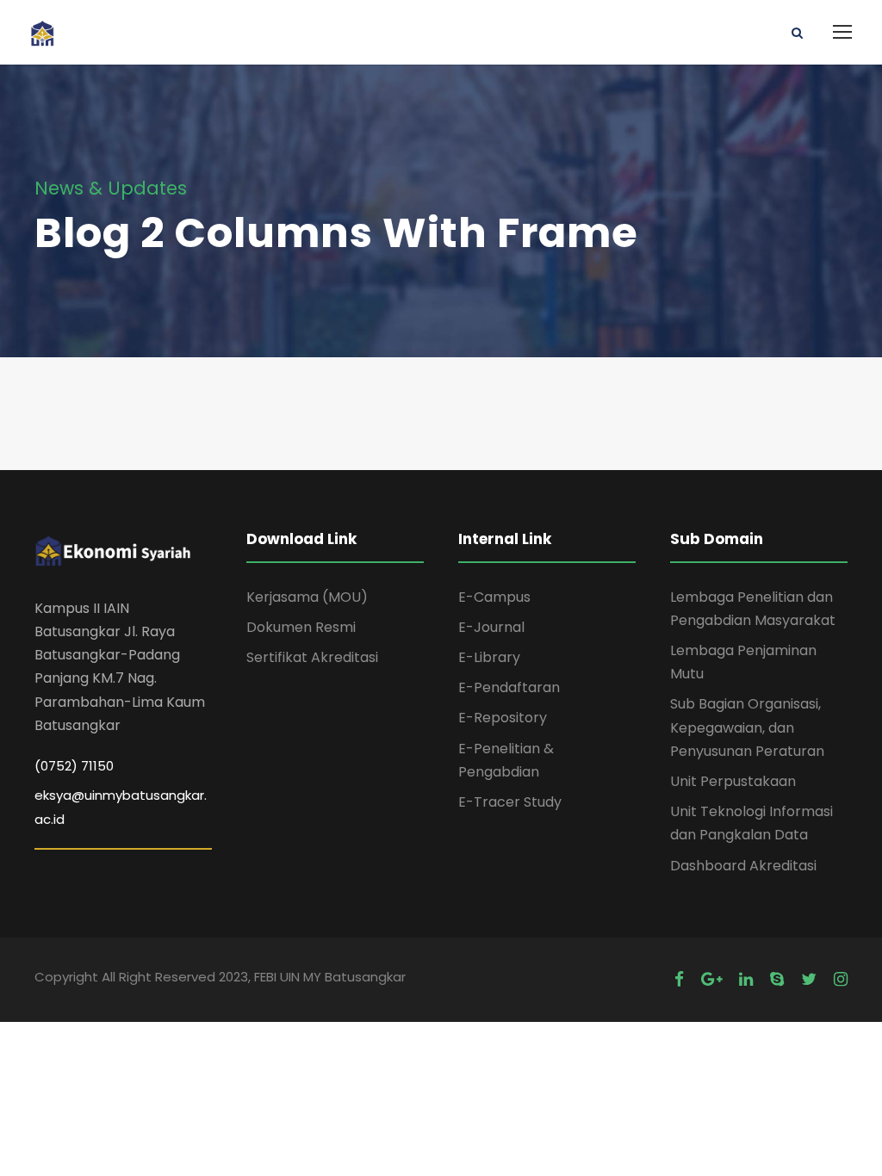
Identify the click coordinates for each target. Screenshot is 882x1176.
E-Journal (491, 627)
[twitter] (809, 979)
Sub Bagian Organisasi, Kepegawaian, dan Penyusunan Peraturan (747, 727)
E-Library (489, 657)
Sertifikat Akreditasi (312, 657)
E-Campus (494, 597)
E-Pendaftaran (509, 687)
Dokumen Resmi (301, 627)
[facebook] (679, 979)
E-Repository (502, 717)
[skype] (777, 979)
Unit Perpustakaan (733, 781)
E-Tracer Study (510, 802)
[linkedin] (746, 979)
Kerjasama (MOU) (307, 597)
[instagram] (841, 979)
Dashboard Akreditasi (743, 866)
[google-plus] (711, 979)
